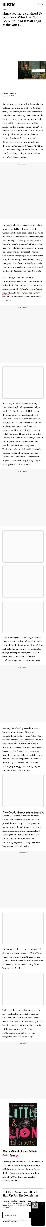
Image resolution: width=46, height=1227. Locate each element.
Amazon (14, 1154)
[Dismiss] (42, 1203)
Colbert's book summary (26, 403)
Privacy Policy (14, 1221)
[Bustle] (8, 4)
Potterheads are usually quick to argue (26, 811)
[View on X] (23, 382)
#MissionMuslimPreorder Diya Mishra (20, 281)
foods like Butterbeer (23, 739)
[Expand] (34, 1203)
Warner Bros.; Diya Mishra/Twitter (45, 70)
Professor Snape (9, 660)
